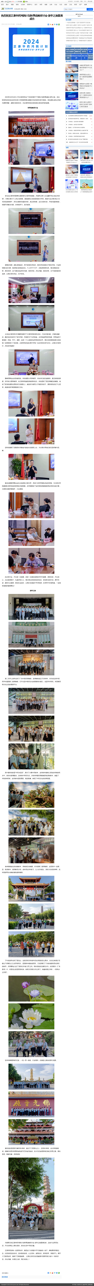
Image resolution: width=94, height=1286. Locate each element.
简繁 (81, 1)
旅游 (65, 4)
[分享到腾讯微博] (55, 24)
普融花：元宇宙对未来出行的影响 (79, 127)
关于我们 (74, 1284)
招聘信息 (90, 1284)
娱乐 (36, 4)
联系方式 (79, 1284)
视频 (12, 4)
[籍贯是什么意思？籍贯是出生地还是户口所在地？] (71, 173)
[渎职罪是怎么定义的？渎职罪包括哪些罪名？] (86, 158)
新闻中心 (29, 4)
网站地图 (90, 1)
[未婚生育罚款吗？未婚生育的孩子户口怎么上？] (71, 158)
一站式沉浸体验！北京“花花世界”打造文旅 (78, 22)
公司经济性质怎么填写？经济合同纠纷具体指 (79, 35)
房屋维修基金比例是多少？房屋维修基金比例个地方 (86, 192)
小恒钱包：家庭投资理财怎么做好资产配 (79, 130)
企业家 (23, 4)
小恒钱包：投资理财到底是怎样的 (79, 136)
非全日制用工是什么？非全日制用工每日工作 (79, 30)
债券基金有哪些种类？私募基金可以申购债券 (79, 38)
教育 (75, 4)
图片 (7, 4)
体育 (41, 4)
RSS (85, 1)
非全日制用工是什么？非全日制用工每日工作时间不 (72, 192)
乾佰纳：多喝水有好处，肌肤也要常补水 (79, 133)
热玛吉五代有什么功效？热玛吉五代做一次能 (79, 33)
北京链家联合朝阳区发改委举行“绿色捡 (79, 116)
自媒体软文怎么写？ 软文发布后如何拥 (79, 142)
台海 (51, 4)
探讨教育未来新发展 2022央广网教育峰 (79, 139)
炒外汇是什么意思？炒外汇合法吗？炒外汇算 (79, 25)
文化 (70, 4)
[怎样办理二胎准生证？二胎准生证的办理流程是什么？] (86, 173)
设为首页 (70, 1)
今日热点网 (17, 9)
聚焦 (22, 9)
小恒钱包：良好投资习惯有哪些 (79, 121)
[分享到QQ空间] (50, 24)
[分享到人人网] (57, 24)
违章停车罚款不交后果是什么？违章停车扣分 (79, 27)
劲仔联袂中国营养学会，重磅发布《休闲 (79, 118)
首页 (2, 4)
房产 (80, 4)
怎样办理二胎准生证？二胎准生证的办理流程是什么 (86, 177)
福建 (46, 4)
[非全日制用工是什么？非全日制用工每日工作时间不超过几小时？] (71, 188)
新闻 (17, 4)
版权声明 (85, 1284)
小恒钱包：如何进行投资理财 (79, 124)
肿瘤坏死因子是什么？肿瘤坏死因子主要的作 (79, 40)
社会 (56, 4)
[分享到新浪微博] (52, 24)
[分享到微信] (59, 24)
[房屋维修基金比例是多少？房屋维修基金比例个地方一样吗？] (86, 188)
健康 (85, 4)
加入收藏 (76, 1)
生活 (60, 4)
